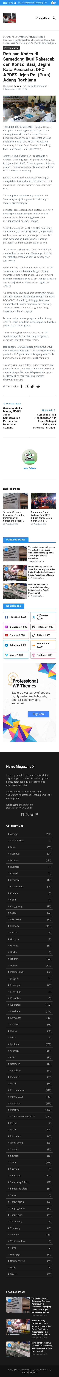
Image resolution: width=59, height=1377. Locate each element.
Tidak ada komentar (36, 85)
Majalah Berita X (29, 1372)
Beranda (7, 36)
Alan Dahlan (14, 85)
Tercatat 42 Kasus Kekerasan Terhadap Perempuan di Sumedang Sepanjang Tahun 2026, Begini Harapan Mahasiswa (41, 553)
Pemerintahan (20, 36)
